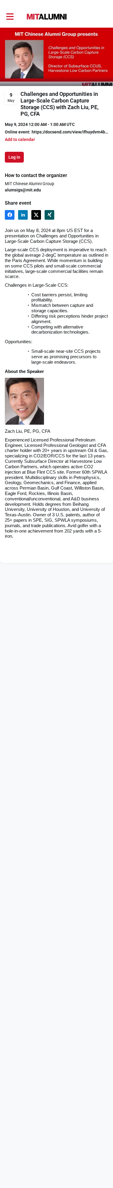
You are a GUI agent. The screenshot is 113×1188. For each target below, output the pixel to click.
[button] (20, 139)
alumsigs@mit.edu (23, 190)
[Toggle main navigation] (9, 17)
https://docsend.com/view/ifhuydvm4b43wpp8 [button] (70, 132)
